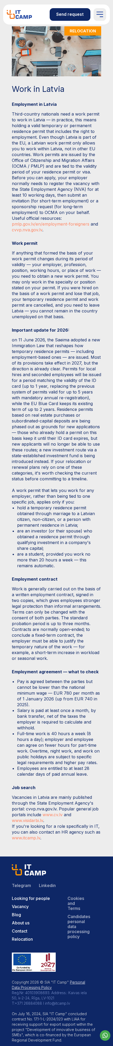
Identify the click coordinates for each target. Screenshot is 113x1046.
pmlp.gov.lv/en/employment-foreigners (50, 224)
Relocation (22, 939)
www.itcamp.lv (26, 837)
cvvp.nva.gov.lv (27, 229)
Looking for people (31, 898)
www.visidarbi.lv (27, 820)
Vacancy (20, 906)
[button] (70, 14)
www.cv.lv (53, 814)
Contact (19, 931)
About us (20, 922)
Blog (16, 914)
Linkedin (47, 885)
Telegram (21, 885)
